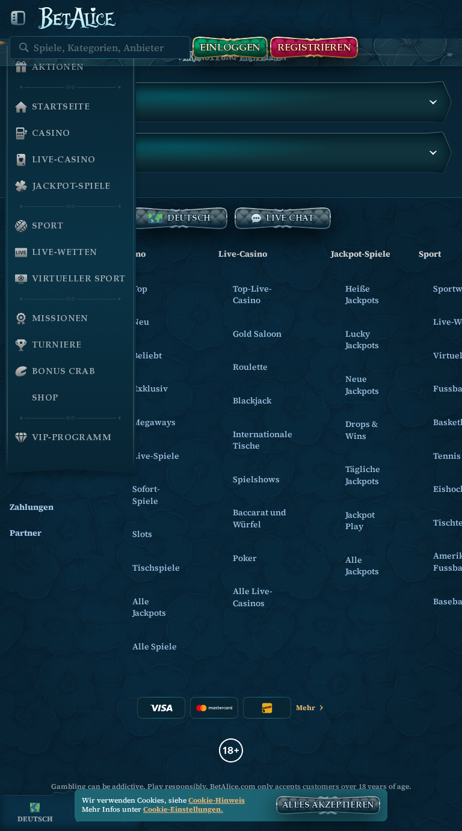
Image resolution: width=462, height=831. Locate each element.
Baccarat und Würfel (259, 518)
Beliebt (147, 355)
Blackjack (252, 400)
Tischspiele (156, 568)
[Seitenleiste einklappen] (18, 18)
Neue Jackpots (362, 385)
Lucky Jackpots (362, 340)
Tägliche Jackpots (362, 475)
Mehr (305, 708)
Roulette (250, 367)
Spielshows (256, 479)
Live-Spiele (155, 456)
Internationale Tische (262, 440)
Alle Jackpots (149, 607)
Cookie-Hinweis (216, 800)
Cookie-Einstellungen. (183, 810)
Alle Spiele (154, 646)
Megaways (154, 422)
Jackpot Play (360, 521)
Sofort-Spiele (146, 495)
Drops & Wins (361, 430)
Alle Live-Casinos (253, 597)
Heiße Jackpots (362, 295)
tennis (447, 456)
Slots (142, 534)
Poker (245, 558)
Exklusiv (150, 388)
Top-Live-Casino (252, 295)
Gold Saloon (257, 334)
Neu (140, 322)
